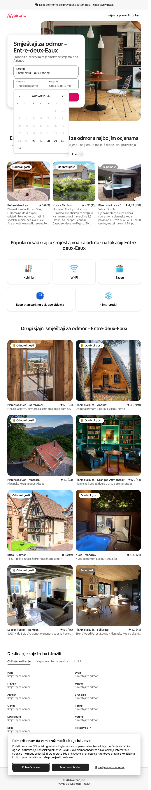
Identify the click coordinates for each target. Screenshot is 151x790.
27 (41, 141)
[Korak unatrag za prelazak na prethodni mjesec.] (20, 96)
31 (19, 148)
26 (33, 141)
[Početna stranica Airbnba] (16, 15)
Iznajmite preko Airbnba (122, 15)
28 (48, 141)
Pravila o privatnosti (69, 783)
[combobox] (46, 73)
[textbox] (29, 85)
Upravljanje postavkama (109, 767)
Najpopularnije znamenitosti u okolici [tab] (58, 661)
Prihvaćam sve (31, 767)
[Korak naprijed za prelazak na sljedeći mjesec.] (62, 96)
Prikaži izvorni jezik (103, 4)
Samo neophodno (70, 767)
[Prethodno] (67, 154)
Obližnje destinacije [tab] (19, 661)
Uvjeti (87, 783)
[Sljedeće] (81, 154)
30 (62, 141)
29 (55, 141)
